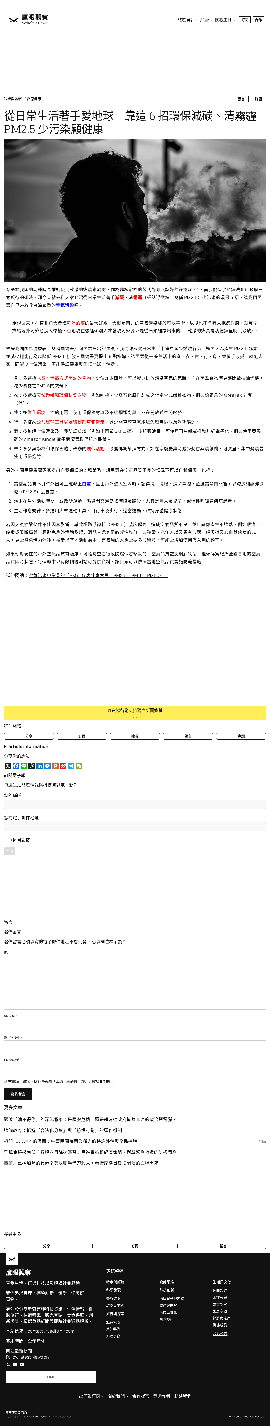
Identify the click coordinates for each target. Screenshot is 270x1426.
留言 (241, 99)
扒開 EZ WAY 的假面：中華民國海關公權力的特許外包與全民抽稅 (70, 1141)
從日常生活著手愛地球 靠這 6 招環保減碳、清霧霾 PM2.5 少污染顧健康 (130, 122)
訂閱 (244, 19)
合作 (258, 19)
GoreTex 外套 (238, 395)
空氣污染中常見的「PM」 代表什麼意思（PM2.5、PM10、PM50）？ (98, 575)
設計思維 (167, 1282)
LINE (51, 1377)
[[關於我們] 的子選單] (127, 1396)
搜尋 (135, 736)
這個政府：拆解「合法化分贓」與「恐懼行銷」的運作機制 (63, 1130)
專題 (241, 736)
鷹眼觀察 (35, 17)
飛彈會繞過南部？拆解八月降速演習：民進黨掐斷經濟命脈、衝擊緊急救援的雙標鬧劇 (90, 1152)
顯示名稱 (10, 1016)
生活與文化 (222, 1282)
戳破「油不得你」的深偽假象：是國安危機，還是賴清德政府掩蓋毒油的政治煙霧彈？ (90, 1119)
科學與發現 (13, 98)
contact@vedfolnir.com (51, 1331)
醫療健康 (34, 98)
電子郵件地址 (13, 1038)
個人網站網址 (12, 1059)
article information (28, 746)
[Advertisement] (128, 61)
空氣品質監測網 (167, 554)
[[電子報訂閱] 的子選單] (102, 1396)
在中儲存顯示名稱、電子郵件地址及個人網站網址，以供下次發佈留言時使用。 (60, 1081)
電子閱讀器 (68, 439)
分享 (28, 736)
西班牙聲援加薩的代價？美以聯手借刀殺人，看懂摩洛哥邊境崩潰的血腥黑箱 (81, 1163)
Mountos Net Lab (253, 1416)
